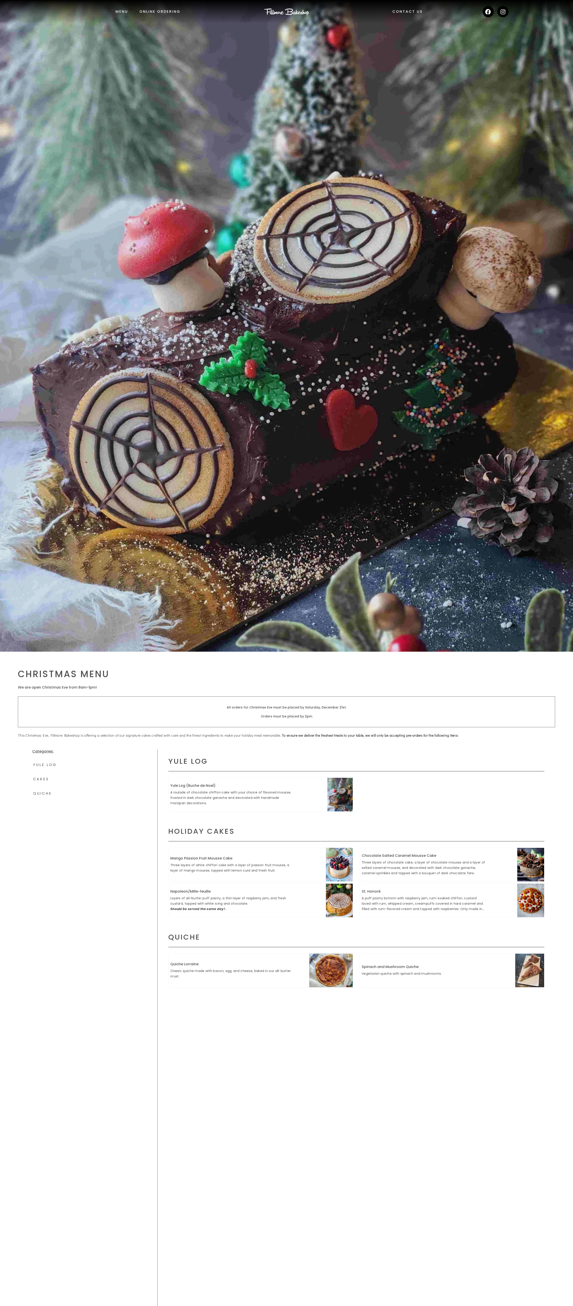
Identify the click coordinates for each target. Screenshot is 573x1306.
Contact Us (407, 11)
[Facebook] (488, 11)
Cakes (41, 779)
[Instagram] (503, 11)
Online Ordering (159, 11)
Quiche (42, 793)
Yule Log (45, 764)
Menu (121, 11)
